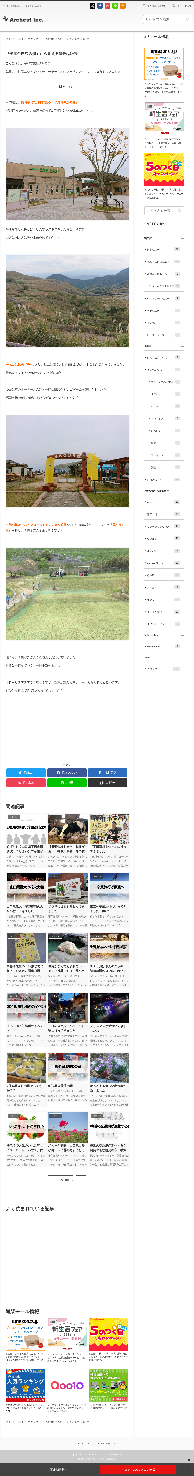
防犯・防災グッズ (162, 357)
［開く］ (70, 87)
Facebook (69, 772)
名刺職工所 (162, 310)
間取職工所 (162, 249)
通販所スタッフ (162, 479)
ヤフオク (162, 538)
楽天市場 (162, 514)
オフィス (164, 394)
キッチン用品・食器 (164, 381)
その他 (162, 322)
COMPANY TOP (107, 1443)
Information (162, 646)
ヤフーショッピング (162, 526)
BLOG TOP (84, 1443)
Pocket (28, 782)
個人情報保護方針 (157, 6)
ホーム (164, 406)
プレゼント (164, 455)
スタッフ (162, 668)
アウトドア (164, 418)
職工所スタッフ (162, 335)
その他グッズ (162, 369)
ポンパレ (162, 550)
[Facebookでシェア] (100, 7)
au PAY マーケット (162, 563)
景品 (164, 467)
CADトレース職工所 (162, 298)
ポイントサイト (162, 624)
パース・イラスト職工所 (162, 286)
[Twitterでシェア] (92, 7)
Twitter (29, 772)
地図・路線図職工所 (162, 261)
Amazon (162, 501)
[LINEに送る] (115, 7)
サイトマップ (184, 6)
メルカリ (162, 587)
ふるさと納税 (162, 612)
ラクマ (162, 599)
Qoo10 (162, 575)
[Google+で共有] (107, 7)
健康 (164, 442)
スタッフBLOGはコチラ (137, 1469)
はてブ (111, 772)
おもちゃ (164, 430)
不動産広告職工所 (162, 274)
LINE (69, 782)
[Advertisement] (36, 726)
